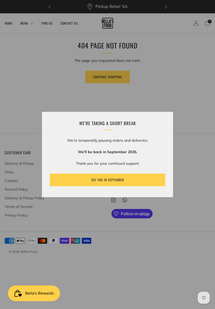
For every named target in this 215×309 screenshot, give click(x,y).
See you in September (107, 180)
